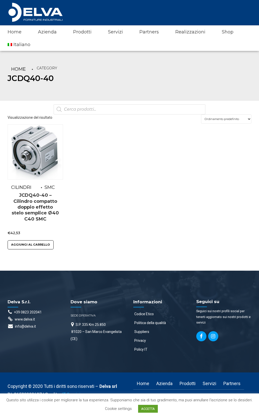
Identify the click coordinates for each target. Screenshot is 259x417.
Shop (227, 32)
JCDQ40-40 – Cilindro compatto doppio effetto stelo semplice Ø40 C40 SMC (35, 207)
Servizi (115, 32)
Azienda (47, 32)
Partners (149, 32)
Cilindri (21, 187)
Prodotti (82, 32)
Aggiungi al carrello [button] (30, 244)
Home (14, 32)
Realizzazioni (190, 32)
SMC (50, 187)
